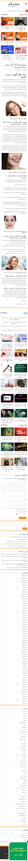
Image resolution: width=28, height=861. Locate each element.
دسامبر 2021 (24, 589)
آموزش (24, 715)
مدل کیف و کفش (22, 799)
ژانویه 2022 (24, 587)
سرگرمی (24, 757)
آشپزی (24, 713)
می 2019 (25, 633)
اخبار (25, 718)
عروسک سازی (23, 766)
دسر (25, 741)
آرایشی (16, 69)
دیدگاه (24, 481)
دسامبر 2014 (24, 689)
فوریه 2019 (25, 640)
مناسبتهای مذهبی (22, 815)
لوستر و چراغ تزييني (23, 556)
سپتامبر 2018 (24, 652)
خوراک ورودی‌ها (24, 835)
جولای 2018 (24, 656)
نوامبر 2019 (24, 619)
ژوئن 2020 (25, 603)
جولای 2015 (24, 672)
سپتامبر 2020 (24, 596)
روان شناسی (23, 750)
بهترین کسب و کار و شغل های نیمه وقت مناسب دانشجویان (15, 543)
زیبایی (24, 752)
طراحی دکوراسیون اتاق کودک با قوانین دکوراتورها (11, 554)
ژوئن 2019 (25, 631)
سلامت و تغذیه (23, 762)
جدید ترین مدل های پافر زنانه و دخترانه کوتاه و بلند (17, 541)
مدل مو (24, 810)
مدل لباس (24, 801)
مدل (25, 794)
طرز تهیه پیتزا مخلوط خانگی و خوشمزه (17, 10)
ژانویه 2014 (24, 700)
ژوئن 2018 (25, 659)
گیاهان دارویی (23, 785)
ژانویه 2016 (24, 668)
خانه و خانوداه (23, 732)
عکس (24, 769)
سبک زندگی (23, 755)
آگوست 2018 (24, 654)
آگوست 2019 (24, 626)
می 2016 (25, 666)
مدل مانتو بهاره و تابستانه (20, 803)
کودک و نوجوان (22, 778)
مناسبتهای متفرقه (22, 813)
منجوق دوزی (23, 820)
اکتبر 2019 (25, 622)
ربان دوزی (24, 748)
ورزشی (24, 824)
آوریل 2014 (25, 693)
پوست (24, 725)
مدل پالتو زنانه (23, 796)
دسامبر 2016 (24, 663)
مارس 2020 (24, 610)
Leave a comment (21, 70)
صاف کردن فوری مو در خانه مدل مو (14, 567)
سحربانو (14, 3)
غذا (25, 773)
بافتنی (24, 720)
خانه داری (24, 729)
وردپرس (25, 839)
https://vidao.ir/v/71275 (22, 563)
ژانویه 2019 (24, 642)
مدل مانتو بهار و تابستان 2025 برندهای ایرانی (18, 536)
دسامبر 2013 (24, 703)
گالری (24, 780)
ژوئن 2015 (25, 675)
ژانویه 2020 (24, 615)
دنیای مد (12, 69)
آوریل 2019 (25, 635)
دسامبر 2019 (24, 617)
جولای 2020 (24, 601)
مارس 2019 (24, 638)
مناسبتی (24, 817)
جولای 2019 (24, 628)
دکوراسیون (23, 743)
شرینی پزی (23, 764)
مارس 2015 (24, 682)
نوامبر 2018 (24, 647)
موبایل (24, 822)
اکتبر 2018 (25, 649)
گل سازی (24, 783)
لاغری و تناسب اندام (22, 787)
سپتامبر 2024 (24, 580)
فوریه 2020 (25, 612)
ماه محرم (24, 792)
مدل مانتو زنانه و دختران (21, 808)
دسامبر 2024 (24, 578)
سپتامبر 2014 (24, 691)
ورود (26, 832)
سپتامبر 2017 (24, 661)
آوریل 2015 (25, 679)
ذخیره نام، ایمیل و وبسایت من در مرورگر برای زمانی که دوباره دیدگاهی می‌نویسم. (15, 509)
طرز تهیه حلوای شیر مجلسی (21, 539)
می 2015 (25, 677)
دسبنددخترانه (23, 736)
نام (25, 494)
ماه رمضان (23, 789)
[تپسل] (15, 334)
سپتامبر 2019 (24, 624)
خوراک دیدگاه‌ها (24, 837)
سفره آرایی (23, 759)
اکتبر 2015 (25, 670)
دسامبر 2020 (24, 594)
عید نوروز (24, 771)
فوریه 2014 (25, 698)
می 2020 (25, 605)
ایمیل (24, 499)
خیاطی (24, 734)
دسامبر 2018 (24, 645)
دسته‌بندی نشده (22, 739)
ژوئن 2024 (25, 584)
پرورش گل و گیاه (22, 722)
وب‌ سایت (24, 503)
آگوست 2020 (24, 598)
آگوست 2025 (24, 575)
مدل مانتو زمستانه (22, 806)
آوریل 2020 (25, 608)
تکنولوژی (24, 727)
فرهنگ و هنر (23, 776)
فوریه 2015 (25, 684)
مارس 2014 (24, 696)
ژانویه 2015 (24, 686)
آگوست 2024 (24, 582)
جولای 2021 (24, 591)
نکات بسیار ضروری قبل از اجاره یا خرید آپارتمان (17, 546)
